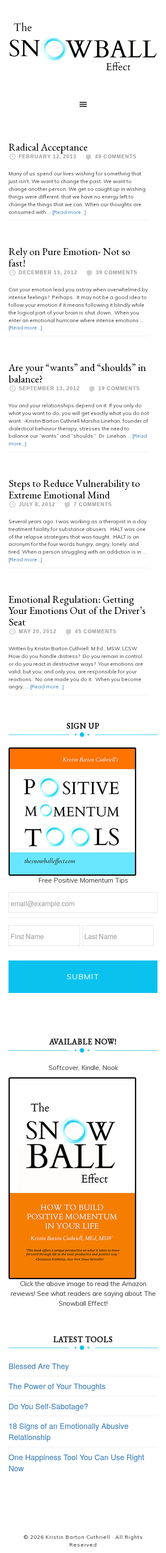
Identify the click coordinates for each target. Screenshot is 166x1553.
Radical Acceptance (48, 147)
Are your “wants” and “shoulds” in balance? (77, 373)
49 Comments (116, 157)
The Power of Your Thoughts (57, 1385)
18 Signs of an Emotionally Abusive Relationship (69, 1431)
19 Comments (119, 388)
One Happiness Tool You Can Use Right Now (76, 1462)
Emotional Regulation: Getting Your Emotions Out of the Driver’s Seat (77, 610)
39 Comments (116, 273)
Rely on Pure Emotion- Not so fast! (69, 257)
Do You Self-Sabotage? (48, 1405)
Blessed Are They (39, 1365)
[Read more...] (69, 212)
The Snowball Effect (83, 46)
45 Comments (96, 631)
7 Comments (93, 504)
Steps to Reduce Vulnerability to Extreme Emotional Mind (74, 489)
